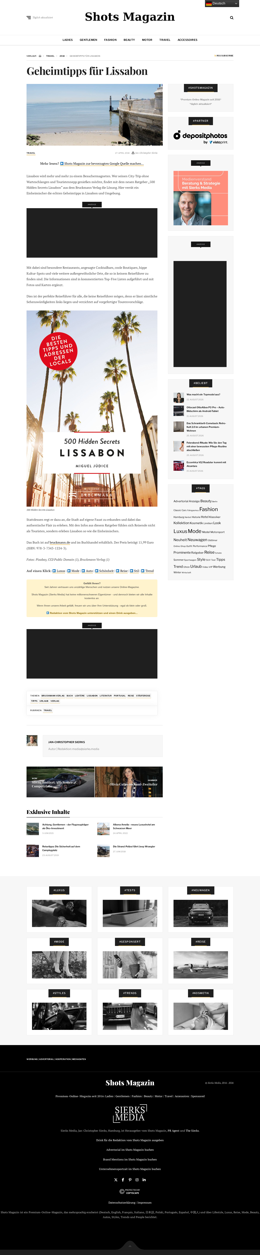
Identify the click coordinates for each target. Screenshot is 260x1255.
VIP (210, 567)
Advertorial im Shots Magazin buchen (130, 1150)
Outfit (189, 546)
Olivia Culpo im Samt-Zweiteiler (133, 784)
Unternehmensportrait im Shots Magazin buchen (130, 1169)
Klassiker (215, 517)
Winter (177, 572)
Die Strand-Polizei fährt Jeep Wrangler (134, 846)
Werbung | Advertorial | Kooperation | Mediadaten (56, 1059)
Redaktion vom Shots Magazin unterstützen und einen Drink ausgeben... (93, 613)
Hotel (205, 517)
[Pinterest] (130, 1179)
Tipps (34, 701)
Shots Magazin (130, 1082)
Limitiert (208, 523)
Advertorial (181, 501)
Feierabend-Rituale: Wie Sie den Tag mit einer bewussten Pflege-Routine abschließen (207, 446)
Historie (196, 517)
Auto (89, 571)
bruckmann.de (60, 542)
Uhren (186, 567)
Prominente (182, 552)
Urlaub (44, 701)
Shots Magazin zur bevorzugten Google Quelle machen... (104, 163)
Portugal (120, 695)
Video (205, 567)
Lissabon (92, 695)
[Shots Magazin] (130, 16)
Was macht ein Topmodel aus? (203, 394)
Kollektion (181, 523)
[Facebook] (123, 1179)
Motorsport (217, 532)
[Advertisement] (93, 233)
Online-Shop (180, 546)
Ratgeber (197, 552)
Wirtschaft (186, 572)
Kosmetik (196, 523)
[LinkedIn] (144, 1179)
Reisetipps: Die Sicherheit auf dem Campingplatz (61, 848)
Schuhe (218, 553)
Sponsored (198, 1096)
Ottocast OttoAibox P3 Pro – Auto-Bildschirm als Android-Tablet (206, 409)
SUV (208, 560)
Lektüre (80, 695)
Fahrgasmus (193, 510)
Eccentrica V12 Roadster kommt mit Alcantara (206, 464)
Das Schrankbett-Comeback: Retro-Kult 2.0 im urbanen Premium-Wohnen (206, 427)
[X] (116, 1179)
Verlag (55, 701)
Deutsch (218, 3)
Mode (75, 571)
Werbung (219, 566)
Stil (136, 571)
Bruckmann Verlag (53, 695)
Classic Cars (180, 510)
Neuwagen (197, 539)
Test (213, 560)
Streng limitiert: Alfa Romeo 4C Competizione (54, 784)
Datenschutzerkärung (121, 1202)
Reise (124, 571)
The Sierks (192, 1131)
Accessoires (187, 40)
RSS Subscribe (224, 56)
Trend (149, 571)
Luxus (60, 571)
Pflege (212, 546)
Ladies (68, 40)
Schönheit (106, 571)
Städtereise (143, 695)
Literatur (106, 695)
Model (206, 532)
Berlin (214, 501)
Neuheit (180, 540)
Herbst (188, 517)
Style (201, 559)
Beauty (129, 40)
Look (217, 523)
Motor (147, 40)
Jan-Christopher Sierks (66, 742)
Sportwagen (190, 560)
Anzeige (194, 501)
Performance (200, 546)
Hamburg (179, 517)
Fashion (110, 40)
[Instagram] (137, 1179)
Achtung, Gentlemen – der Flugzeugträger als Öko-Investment (65, 826)
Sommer (179, 559)
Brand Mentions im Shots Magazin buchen (130, 1159)
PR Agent (173, 1131)
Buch (70, 695)
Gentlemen (88, 40)
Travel (164, 40)
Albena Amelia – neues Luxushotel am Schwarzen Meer (134, 826)
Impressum (144, 1202)
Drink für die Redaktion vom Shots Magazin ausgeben (130, 1140)
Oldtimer (212, 540)
